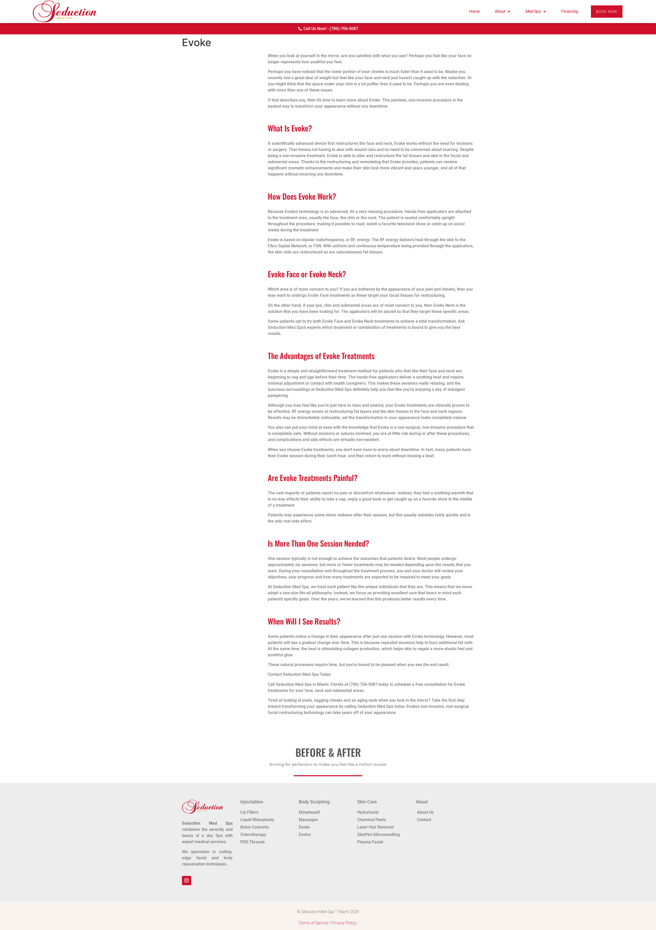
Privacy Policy (344, 923)
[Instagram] (186, 880)
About (500, 11)
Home (474, 11)
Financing (569, 11)
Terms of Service (313, 923)
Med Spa (533, 11)
